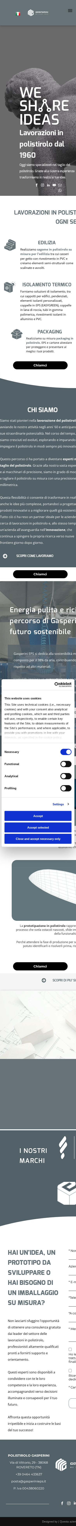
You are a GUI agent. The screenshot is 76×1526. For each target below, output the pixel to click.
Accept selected (38, 827)
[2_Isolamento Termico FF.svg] (10, 292)
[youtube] (54, 185)
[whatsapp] (60, 191)
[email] (60, 185)
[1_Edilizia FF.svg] (10, 250)
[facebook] (36, 185)
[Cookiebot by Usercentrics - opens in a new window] (55, 684)
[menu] (70, 10)
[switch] (66, 764)
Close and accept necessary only (38, 838)
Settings (58, 804)
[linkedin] (48, 185)
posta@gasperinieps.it (28, 1481)
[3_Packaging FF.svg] (17, 339)
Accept (38, 816)
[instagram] (42, 185)
